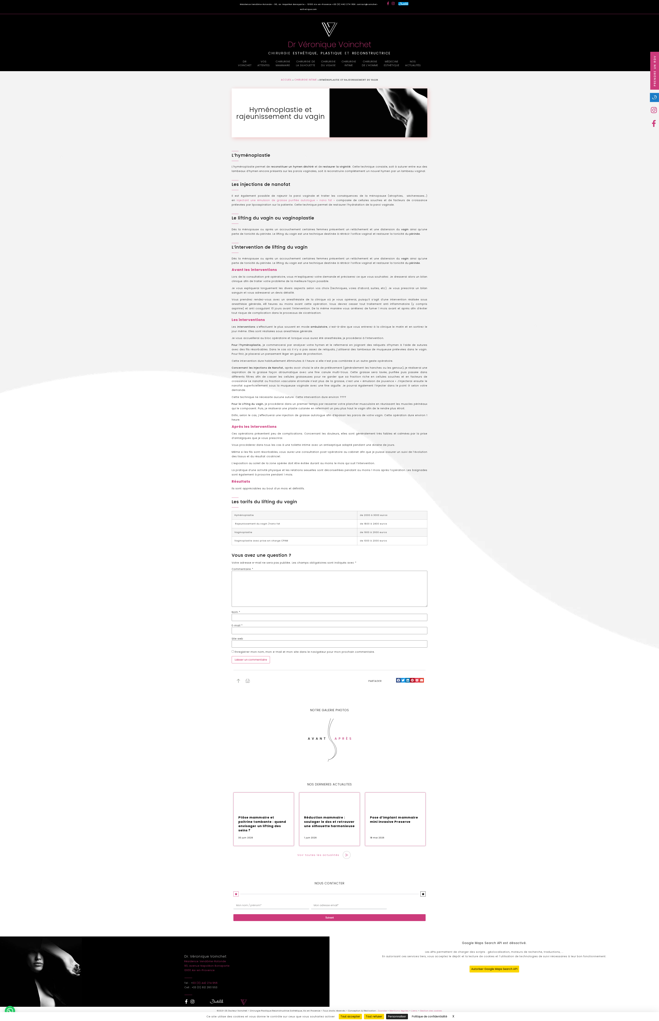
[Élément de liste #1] (654, 110)
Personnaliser (397, 1016)
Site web (237, 638)
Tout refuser (374, 1016)
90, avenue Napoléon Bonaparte (207, 966)
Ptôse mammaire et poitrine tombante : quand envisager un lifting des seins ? (262, 823)
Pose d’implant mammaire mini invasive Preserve (394, 819)
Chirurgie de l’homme (370, 63)
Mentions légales (399, 1010)
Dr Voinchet (245, 63)
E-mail (237, 625)
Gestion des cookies (431, 1010)
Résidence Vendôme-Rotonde (205, 961)
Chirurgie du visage (328, 63)
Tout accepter (350, 1016)
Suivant (329, 917)
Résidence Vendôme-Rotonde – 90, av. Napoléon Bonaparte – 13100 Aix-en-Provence (286, 4)
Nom (236, 612)
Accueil (286, 79)
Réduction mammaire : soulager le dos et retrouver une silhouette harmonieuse (329, 821)
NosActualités (413, 63)
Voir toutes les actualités (318, 855)
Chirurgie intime (349, 63)
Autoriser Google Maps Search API (494, 969)
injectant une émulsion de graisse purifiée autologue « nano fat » (286, 200)
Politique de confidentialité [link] (429, 1016)
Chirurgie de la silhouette (305, 63)
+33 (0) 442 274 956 (344, 4)
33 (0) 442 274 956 (205, 983)
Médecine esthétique (391, 63)
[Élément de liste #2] (654, 123)
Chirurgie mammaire (283, 63)
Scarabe (382, 1010)
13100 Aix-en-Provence (199, 970)
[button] (398, 680)
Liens (414, 1010)
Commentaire (242, 569)
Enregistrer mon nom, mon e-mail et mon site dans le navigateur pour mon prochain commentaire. (305, 652)
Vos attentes (263, 63)
